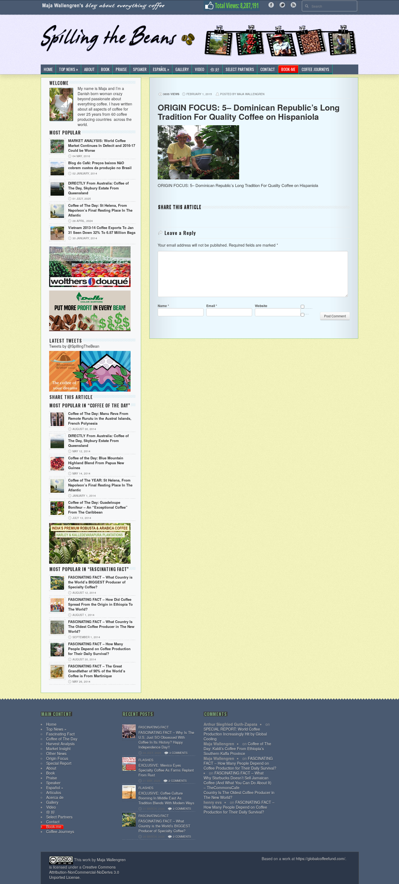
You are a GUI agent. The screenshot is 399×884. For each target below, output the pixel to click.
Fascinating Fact (60, 734)
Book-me (288, 69)
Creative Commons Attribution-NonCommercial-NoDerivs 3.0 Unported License (84, 872)
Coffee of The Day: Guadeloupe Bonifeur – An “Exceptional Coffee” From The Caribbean (98, 507)
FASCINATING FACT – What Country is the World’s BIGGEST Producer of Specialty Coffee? (100, 582)
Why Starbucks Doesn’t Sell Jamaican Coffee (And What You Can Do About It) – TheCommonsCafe (237, 782)
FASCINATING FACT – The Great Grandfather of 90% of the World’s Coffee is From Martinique (96, 671)
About (89, 69)
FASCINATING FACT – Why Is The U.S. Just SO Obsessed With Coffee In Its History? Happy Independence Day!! (166, 740)
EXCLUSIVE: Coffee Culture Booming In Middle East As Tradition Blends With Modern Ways (166, 798)
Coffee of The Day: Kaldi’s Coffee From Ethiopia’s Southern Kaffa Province (237, 748)
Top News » (68, 69)
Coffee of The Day (61, 738)
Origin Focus (57, 758)
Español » (161, 69)
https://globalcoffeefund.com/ (320, 858)
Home (48, 69)
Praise (121, 69)
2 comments (178, 781)
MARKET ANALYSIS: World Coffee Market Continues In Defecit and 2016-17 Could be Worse (101, 145)
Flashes (145, 759)
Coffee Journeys (315, 69)
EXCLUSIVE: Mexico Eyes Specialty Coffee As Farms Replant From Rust (166, 770)
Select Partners (240, 69)
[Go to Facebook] (271, 4)
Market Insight (58, 748)
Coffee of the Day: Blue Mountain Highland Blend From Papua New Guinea (96, 463)
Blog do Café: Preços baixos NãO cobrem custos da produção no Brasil (100, 165)
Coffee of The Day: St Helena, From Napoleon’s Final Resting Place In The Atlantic (100, 210)
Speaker (140, 69)
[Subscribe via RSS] (293, 4)
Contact (267, 69)
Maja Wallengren (111, 859)
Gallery (182, 69)
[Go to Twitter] (282, 4)
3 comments (178, 753)
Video (199, 69)
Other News (56, 753)
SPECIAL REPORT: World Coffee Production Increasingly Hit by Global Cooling (235, 733)
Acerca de (55, 797)
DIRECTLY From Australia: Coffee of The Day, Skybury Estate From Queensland (98, 188)
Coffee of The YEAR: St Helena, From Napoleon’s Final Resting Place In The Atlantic (100, 485)
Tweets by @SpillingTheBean (74, 346)
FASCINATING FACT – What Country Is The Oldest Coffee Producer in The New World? (101, 626)
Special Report (58, 763)
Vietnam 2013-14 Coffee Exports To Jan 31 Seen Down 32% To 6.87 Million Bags (101, 230)
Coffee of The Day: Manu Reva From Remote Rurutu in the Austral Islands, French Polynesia (99, 418)
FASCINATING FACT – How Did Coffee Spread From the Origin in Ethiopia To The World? (100, 604)
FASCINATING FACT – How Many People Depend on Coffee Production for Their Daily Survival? (99, 648)
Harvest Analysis (60, 743)
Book (105, 69)
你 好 (214, 69)
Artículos (53, 792)
